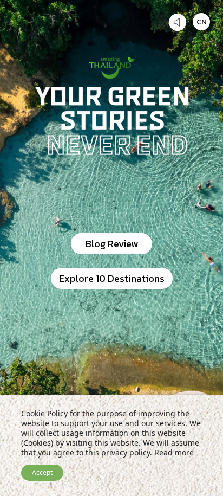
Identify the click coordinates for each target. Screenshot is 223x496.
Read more (174, 452)
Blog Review (112, 243)
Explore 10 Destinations (112, 278)
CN (201, 21)
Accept (42, 472)
